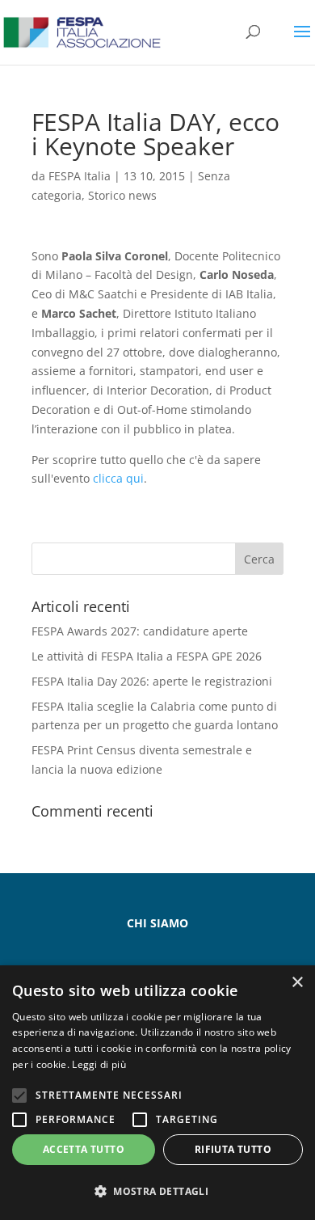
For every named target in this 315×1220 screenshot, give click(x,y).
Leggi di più (99, 1064)
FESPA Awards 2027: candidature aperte (140, 631)
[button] (157, 1191)
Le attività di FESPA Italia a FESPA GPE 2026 (147, 656)
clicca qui (118, 478)
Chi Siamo (157, 923)
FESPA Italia (79, 176)
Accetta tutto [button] (83, 1149)
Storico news (122, 195)
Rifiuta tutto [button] (233, 1149)
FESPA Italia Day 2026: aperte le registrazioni (152, 681)
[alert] (157, 1092)
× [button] (297, 983)
